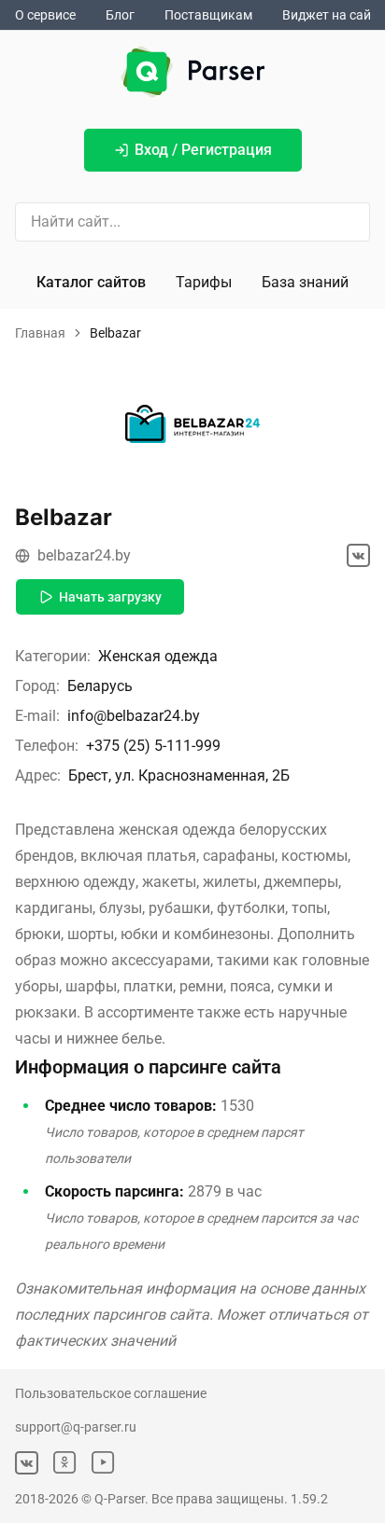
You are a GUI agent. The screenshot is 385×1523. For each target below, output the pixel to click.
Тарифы (204, 282)
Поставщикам (208, 14)
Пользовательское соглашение (111, 1393)
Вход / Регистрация (203, 150)
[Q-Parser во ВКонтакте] (26, 1463)
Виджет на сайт (330, 14)
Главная (40, 332)
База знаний (305, 282)
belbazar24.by (84, 555)
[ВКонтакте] (358, 555)
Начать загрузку (110, 596)
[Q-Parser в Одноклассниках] (65, 1463)
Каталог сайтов (91, 282)
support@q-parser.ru (75, 1426)
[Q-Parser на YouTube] (103, 1463)
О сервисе (45, 14)
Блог (120, 14)
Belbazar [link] (115, 332)
